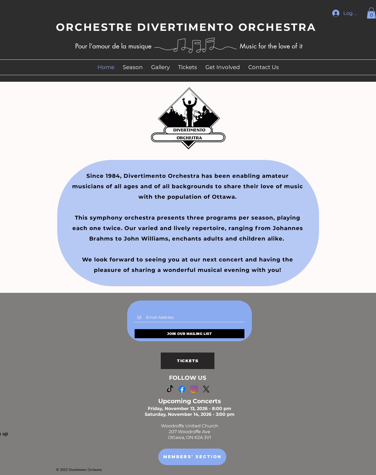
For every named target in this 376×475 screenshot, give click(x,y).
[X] (206, 389)
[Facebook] (182, 389)
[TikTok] (170, 389)
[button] (371, 13)
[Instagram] (194, 389)
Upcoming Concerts (189, 401)
